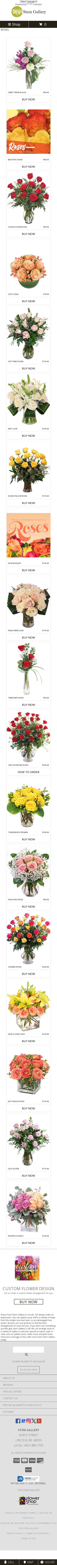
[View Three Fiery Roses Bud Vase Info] (28, 669)
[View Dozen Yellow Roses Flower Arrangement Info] (28, 468)
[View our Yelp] (39, 1422)
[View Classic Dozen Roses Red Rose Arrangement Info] (28, 199)
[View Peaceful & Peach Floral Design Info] (28, 1207)
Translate (37, 4)
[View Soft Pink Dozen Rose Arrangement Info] (28, 333)
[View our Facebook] (18, 1422)
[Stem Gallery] (28, 16)
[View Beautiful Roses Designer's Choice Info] (28, 131)
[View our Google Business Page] (23, 1422)
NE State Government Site (42, 1523)
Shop (16, 24)
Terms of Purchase (37, 1533)
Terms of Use (28, 1538)
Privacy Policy (15, 1533)
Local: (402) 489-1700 (28, 1445)
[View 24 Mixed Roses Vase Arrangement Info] (28, 938)
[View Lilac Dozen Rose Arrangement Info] (28, 1140)
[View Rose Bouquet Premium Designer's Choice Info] (28, 535)
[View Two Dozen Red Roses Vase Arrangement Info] (28, 737)
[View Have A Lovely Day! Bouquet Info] (28, 1006)
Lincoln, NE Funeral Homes (20, 1513)
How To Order (28, 772)
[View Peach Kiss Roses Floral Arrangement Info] (28, 871)
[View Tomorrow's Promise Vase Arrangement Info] (28, 804)
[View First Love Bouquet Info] (28, 400)
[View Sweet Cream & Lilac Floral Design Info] (28, 64)
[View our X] (33, 1422)
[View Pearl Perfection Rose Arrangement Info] (28, 602)
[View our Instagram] (28, 1422)
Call (10, 1562)
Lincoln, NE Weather (12, 1523)
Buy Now (28, 99)
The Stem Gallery (28, 1490)
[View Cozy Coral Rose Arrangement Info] (28, 266)
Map (29, 1562)
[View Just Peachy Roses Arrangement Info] (28, 1073)
